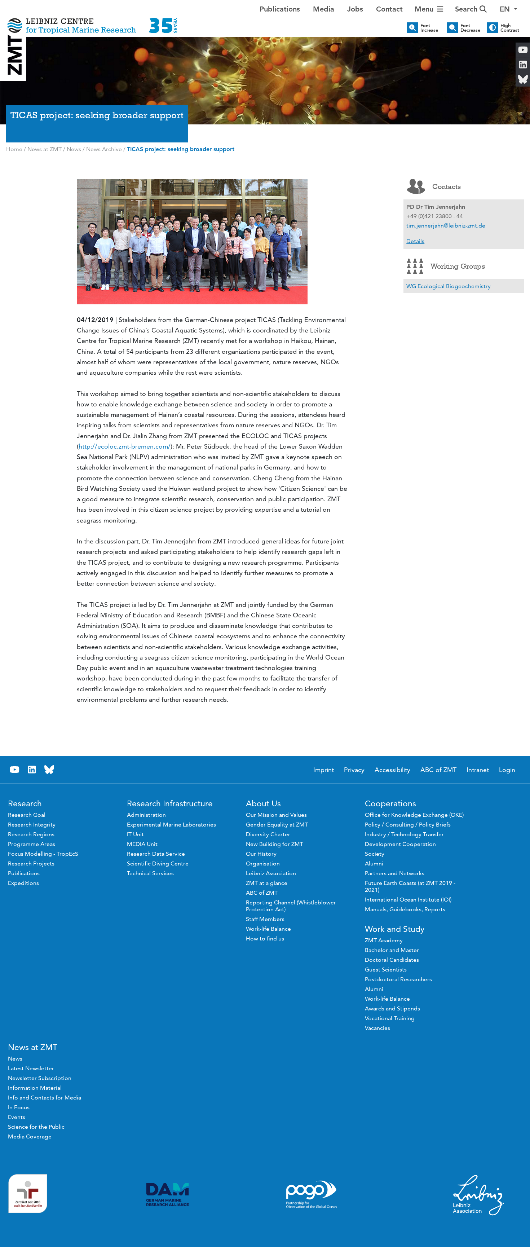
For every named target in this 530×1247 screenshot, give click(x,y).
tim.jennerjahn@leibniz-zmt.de (445, 225)
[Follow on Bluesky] (49, 769)
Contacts (446, 186)
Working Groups (457, 266)
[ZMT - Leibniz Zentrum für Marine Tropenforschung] (92, 20)
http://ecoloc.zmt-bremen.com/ (125, 446)
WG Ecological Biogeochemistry (448, 286)
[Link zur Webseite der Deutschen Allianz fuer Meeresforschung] (167, 1194)
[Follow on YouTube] (14, 769)
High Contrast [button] (509, 27)
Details (415, 241)
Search (467, 9)
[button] (508, 9)
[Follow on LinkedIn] (32, 769)
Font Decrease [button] (470, 27)
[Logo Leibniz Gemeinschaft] (479, 1195)
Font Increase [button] (429, 27)
